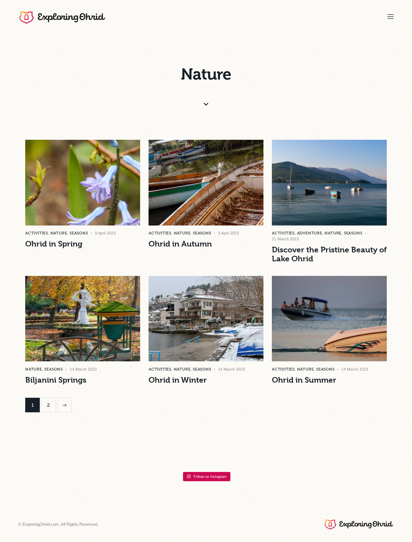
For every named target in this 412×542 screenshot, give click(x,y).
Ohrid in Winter (178, 380)
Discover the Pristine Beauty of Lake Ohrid (329, 254)
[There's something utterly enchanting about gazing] (265, 454)
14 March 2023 (83, 369)
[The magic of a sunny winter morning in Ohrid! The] (186, 454)
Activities (36, 233)
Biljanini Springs (55, 380)
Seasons (79, 233)
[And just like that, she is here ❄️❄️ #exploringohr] (107, 454)
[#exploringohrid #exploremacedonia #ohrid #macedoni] (29, 454)
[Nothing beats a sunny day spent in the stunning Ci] (343, 454)
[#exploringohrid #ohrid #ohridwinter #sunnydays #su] (68, 454)
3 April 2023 (105, 233)
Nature (58, 233)
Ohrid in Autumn (180, 243)
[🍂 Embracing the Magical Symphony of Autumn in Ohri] (225, 454)
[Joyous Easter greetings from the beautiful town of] (383, 454)
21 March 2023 (285, 239)
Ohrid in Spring (53, 243)
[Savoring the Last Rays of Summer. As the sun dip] (304, 454)
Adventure (309, 233)
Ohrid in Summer (304, 380)
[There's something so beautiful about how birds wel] (147, 454)
